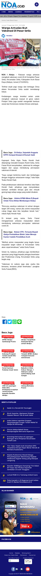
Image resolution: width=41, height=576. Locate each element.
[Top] (37, 573)
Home (11, 553)
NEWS (10, 12)
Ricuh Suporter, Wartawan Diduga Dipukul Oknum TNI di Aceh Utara (20, 414)
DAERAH (18, 12)
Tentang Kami (26, 553)
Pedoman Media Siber (11, 555)
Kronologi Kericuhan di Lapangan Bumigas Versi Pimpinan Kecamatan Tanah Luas (21, 438)
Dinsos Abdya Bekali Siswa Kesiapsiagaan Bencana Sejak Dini (20, 430)
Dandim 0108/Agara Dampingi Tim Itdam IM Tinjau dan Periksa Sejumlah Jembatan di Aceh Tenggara (23, 467)
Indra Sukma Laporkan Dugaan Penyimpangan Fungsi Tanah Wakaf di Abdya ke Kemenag (22, 422)
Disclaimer (32, 555)
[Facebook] (4, 320)
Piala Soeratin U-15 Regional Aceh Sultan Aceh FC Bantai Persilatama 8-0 (22, 481)
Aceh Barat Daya (12, 20)
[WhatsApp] (13, 320)
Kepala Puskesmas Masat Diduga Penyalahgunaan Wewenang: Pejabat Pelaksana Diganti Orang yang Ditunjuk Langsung (22, 457)
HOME (3, 12)
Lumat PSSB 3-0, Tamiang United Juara (22, 475)
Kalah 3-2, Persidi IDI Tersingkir (19, 408)
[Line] (18, 320)
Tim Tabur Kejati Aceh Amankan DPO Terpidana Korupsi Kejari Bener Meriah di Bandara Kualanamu (23, 447)
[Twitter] (9, 320)
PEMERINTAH (29, 12)
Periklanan (23, 555)
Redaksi (17, 553)
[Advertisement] (20, 128)
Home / (4, 20)
